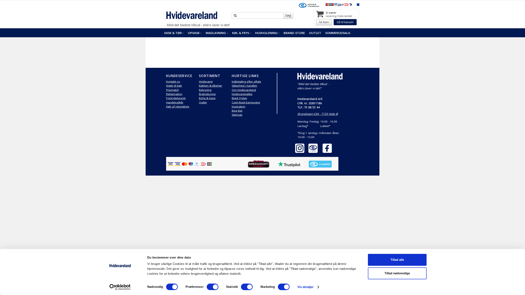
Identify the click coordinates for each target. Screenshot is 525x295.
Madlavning (216, 33)
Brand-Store (294, 33)
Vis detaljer (305, 287)
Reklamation (174, 94)
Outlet (315, 33)
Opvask (194, 33)
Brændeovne (207, 94)
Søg (288, 15)
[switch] (212, 287)
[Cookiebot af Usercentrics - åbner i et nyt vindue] (120, 287)
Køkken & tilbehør (210, 85)
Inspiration (238, 106)
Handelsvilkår (174, 102)
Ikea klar (237, 110)
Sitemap (237, 115)
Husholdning (266, 33)
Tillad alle (397, 259)
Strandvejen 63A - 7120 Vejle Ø (317, 114)
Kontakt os (173, 81)
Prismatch (172, 90)
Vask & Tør (173, 33)
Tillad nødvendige (397, 273)
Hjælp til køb (174, 85)
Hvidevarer (206, 81)
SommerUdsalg (337, 33)
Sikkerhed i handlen (244, 85)
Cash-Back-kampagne (246, 102)
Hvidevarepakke (242, 94)
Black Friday (239, 98)
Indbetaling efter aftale (246, 81)
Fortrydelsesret (176, 98)
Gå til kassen (345, 22)
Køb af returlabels (177, 106)
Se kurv (324, 22)
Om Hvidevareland (244, 90)
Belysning (205, 90)
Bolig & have (207, 98)
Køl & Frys (240, 33)
